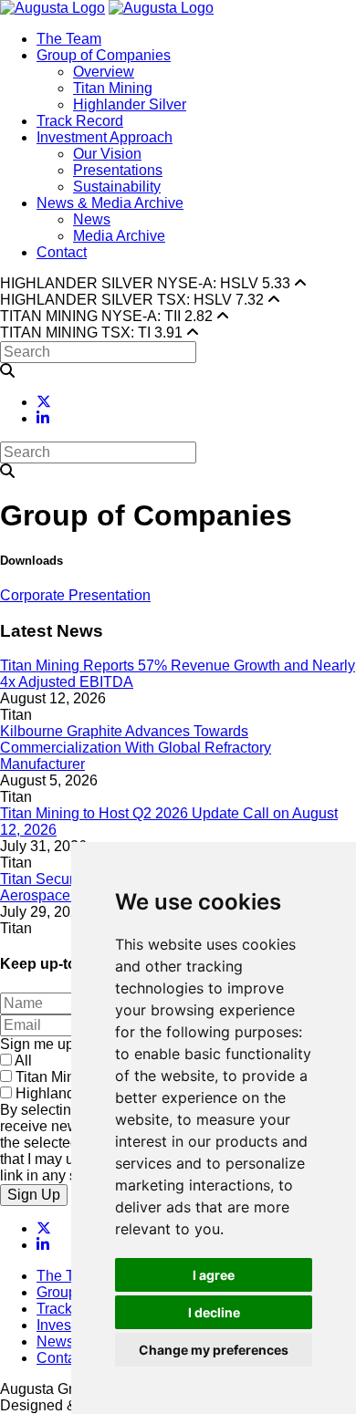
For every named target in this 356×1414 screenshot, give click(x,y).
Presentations (117, 170)
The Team (69, 39)
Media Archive (119, 236)
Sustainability (117, 186)
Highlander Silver (129, 104)
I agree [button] (214, 1275)
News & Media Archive (110, 203)
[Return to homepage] (52, 8)
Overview (103, 71)
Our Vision (107, 153)
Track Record (80, 121)
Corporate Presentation (75, 595)
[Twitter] (44, 402)
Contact (62, 252)
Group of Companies (104, 55)
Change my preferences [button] (213, 1349)
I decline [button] (214, 1312)
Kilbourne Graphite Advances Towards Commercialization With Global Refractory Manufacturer (135, 747)
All (23, 1060)
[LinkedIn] (43, 418)
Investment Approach (105, 137)
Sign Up (33, 1194)
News (91, 219)
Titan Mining (112, 88)
